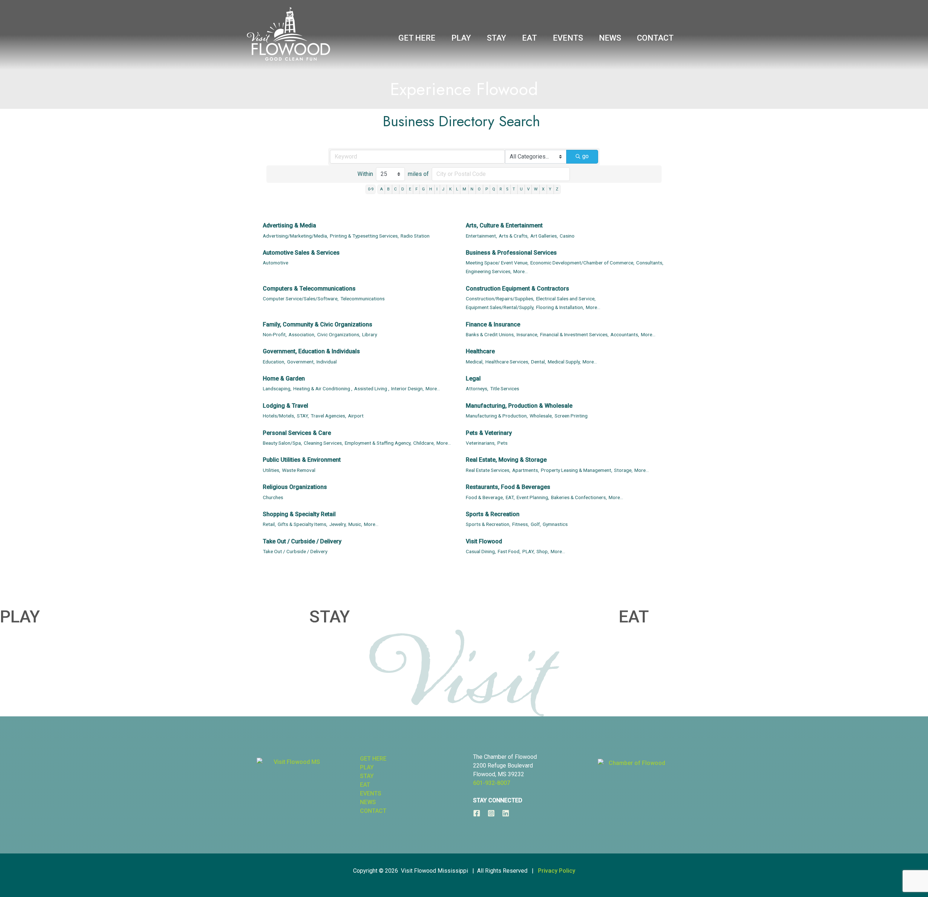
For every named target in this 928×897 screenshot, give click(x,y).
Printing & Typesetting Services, (364, 236)
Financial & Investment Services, (574, 334)
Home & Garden (284, 378)
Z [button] (557, 189)
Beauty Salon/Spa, (282, 443)
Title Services (504, 388)
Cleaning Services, (323, 443)
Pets (502, 443)
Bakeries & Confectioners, (579, 497)
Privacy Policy (556, 870)
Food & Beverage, (485, 497)
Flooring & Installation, (560, 307)
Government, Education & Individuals (311, 351)
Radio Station (415, 236)
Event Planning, (533, 497)
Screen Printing (571, 416)
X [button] (543, 189)
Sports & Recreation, (488, 524)
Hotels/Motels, (279, 416)
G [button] (423, 189)
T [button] (514, 189)
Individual (326, 362)
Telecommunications (362, 298)
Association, (302, 334)
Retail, (269, 524)
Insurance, (527, 334)
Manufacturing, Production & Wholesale (519, 405)
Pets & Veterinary (489, 432)
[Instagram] (491, 813)
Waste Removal (298, 470)
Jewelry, (338, 524)
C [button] (395, 189)
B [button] (388, 189)
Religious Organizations (295, 487)
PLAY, (528, 551)
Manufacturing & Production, (497, 416)
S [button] (507, 189)
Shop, (542, 551)
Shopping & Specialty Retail (299, 514)
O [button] (479, 189)
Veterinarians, (481, 443)
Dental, (538, 362)
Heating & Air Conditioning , (322, 388)
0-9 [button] (370, 189)
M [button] (464, 189)
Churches (273, 497)
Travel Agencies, (328, 416)
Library (369, 334)
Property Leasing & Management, (576, 470)
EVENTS (370, 793)
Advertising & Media (289, 225)
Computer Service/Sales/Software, (301, 298)
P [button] (486, 189)
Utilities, (271, 470)
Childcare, (424, 443)
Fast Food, (509, 551)
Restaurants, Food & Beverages (508, 487)
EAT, (510, 497)
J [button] (443, 189)
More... (520, 271)
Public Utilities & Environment (302, 459)
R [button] (501, 189)
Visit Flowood (484, 541)
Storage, (623, 470)
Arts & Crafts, (514, 236)
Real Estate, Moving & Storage (506, 459)
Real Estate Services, (488, 470)
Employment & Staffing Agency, (378, 443)
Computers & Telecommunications (309, 288)
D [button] (402, 189)
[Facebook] (476, 813)
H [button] (430, 189)
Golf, (536, 524)
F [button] (416, 189)
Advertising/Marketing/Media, (295, 236)
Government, (301, 362)
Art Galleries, (544, 236)
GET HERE (373, 758)
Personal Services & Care (297, 432)
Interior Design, (407, 388)
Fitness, (520, 524)
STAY (329, 616)
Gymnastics (555, 524)
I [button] (437, 189)
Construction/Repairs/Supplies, (500, 298)
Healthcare (480, 351)
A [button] (381, 189)
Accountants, (624, 334)
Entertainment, (481, 236)
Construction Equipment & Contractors (517, 288)
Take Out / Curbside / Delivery (302, 541)
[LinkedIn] (505, 813)
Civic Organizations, (338, 334)
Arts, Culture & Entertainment (504, 225)
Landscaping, (277, 388)
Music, (355, 524)
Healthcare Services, (507, 362)
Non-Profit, (275, 334)
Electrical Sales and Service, (566, 298)
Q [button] (493, 189)
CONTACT (373, 810)
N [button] (472, 189)
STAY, (303, 416)
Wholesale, (541, 416)
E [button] (410, 189)
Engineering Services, (488, 271)
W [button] (536, 189)
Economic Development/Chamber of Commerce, (582, 263)
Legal (473, 378)
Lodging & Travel (285, 405)
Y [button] (550, 189)
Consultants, (649, 263)
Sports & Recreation (492, 514)
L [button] (457, 189)
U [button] (521, 189)
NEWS (368, 802)
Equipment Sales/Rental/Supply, (500, 307)
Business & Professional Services (511, 252)
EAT (634, 616)
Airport (356, 416)
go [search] (585, 156)
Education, (274, 362)
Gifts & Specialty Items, (302, 524)
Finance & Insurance (493, 324)
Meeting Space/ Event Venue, (497, 263)
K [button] (450, 189)
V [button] (528, 189)
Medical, (475, 362)
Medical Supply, (564, 362)
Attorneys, (477, 388)
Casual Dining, (481, 551)
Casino (567, 236)
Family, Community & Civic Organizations (317, 324)
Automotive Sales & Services (301, 252)
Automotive (275, 263)
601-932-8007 (491, 782)
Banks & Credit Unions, (490, 334)
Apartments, (525, 470)
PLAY (20, 616)
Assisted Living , (371, 388)
